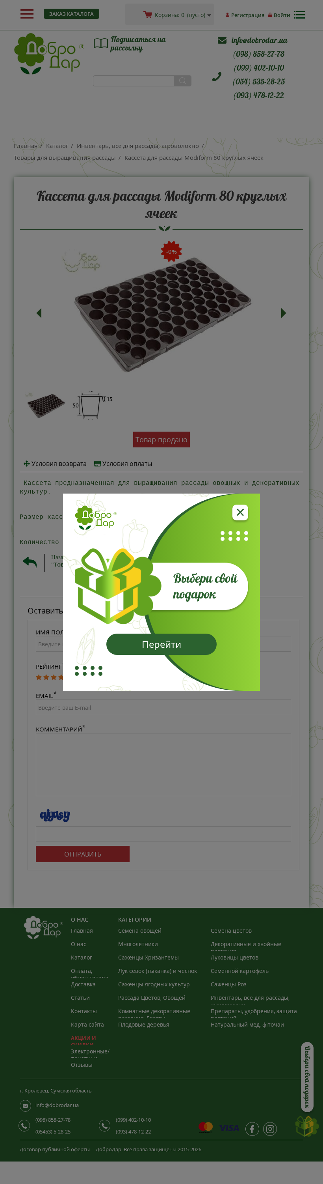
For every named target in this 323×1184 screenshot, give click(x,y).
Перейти (161, 644)
